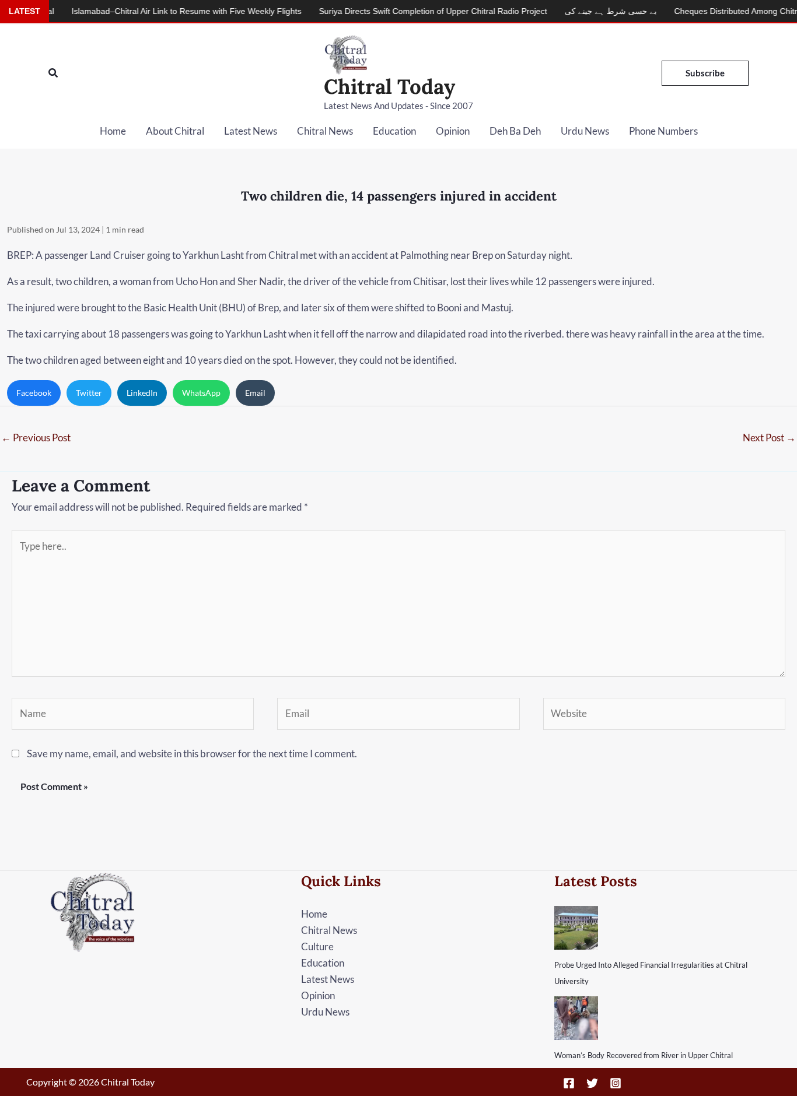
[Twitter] (592, 1083)
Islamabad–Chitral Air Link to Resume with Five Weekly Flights (162, 11)
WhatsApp (201, 393)
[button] (53, 73)
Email (255, 393)
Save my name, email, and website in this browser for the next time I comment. (192, 753)
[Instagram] (615, 1083)
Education (394, 131)
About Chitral (175, 131)
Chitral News (325, 131)
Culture (317, 946)
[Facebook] (569, 1083)
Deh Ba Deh (515, 131)
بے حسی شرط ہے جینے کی (586, 11)
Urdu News (585, 131)
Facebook (33, 393)
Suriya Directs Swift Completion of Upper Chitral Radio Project (408, 11)
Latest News (250, 131)
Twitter (89, 393)
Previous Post (36, 437)
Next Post (769, 437)
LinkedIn (142, 393)
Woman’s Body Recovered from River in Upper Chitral (643, 1055)
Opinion (453, 131)
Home (113, 131)
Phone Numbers (663, 131)
